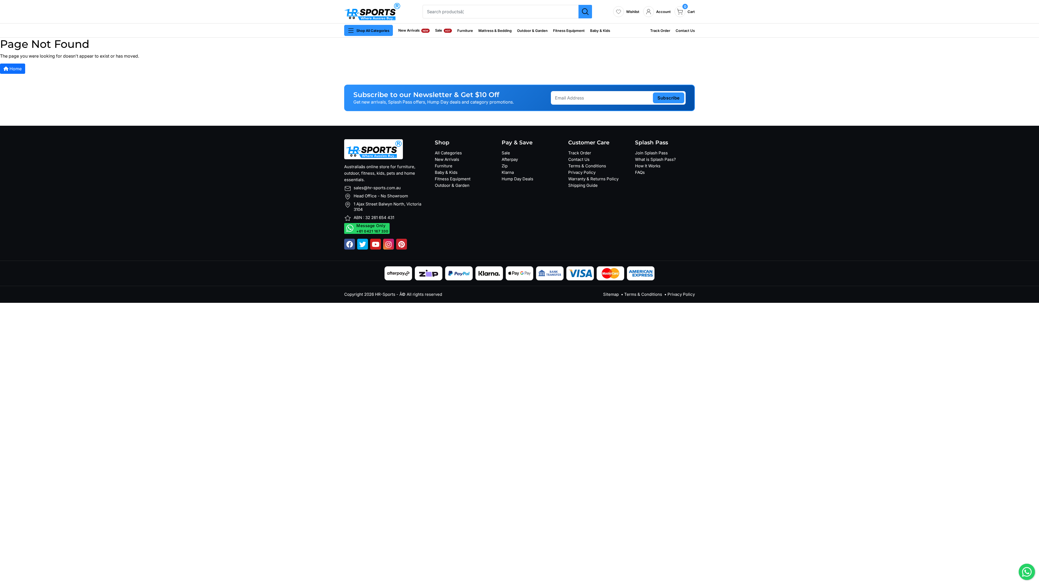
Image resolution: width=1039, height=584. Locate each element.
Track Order (660, 30)
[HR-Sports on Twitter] (362, 244)
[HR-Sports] (372, 11)
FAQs (640, 172)
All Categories (448, 152)
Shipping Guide (583, 185)
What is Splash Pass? (655, 159)
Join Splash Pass (651, 152)
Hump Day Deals (517, 178)
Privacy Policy (582, 172)
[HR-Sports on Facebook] (349, 244)
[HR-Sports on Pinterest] (401, 244)
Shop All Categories (372, 30)
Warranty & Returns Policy (593, 178)
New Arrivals (413, 30)
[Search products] (585, 11)
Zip (505, 165)
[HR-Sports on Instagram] (388, 244)
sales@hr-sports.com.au (377, 187)
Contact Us (685, 30)
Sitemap (611, 294)
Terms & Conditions (587, 165)
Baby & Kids (600, 30)
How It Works (647, 165)
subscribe (668, 98)
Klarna (508, 172)
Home (15, 68)
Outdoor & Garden (532, 30)
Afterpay (510, 159)
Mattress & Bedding (495, 30)
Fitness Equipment (569, 30)
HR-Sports (385, 294)
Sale (443, 30)
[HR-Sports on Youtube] (375, 244)
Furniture (465, 30)
